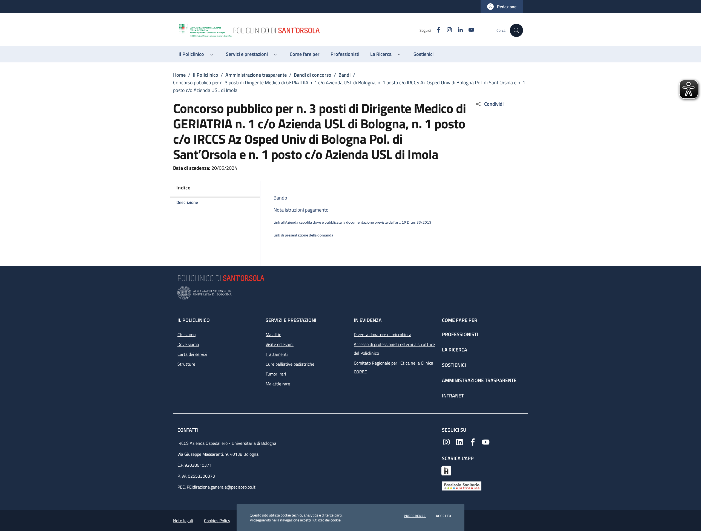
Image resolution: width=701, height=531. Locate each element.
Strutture (186, 364)
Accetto (443, 516)
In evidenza (368, 320)
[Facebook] (472, 441)
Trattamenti (277, 354)
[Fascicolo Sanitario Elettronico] (461, 485)
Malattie (273, 334)
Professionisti (460, 334)
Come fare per (459, 320)
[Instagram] (446, 441)
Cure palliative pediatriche (290, 364)
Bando (280, 197)
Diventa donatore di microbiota (382, 334)
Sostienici (454, 365)
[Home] (299, 30)
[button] (502, 6)
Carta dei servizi (192, 354)
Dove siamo (188, 344)
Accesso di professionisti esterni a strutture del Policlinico (394, 348)
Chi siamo (186, 334)
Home (179, 75)
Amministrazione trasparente (256, 75)
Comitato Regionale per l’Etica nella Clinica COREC (393, 367)
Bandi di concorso (312, 75)
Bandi (344, 75)
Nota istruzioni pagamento (301, 209)
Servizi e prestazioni (291, 320)
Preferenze (415, 516)
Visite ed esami (280, 344)
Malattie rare (278, 383)
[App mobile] (446, 470)
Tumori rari (276, 374)
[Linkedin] (459, 441)
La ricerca (454, 349)
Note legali (183, 520)
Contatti (188, 430)
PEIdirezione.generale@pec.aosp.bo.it (221, 487)
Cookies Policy (217, 520)
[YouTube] (485, 441)
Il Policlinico (205, 75)
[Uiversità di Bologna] (350, 292)
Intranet (453, 395)
